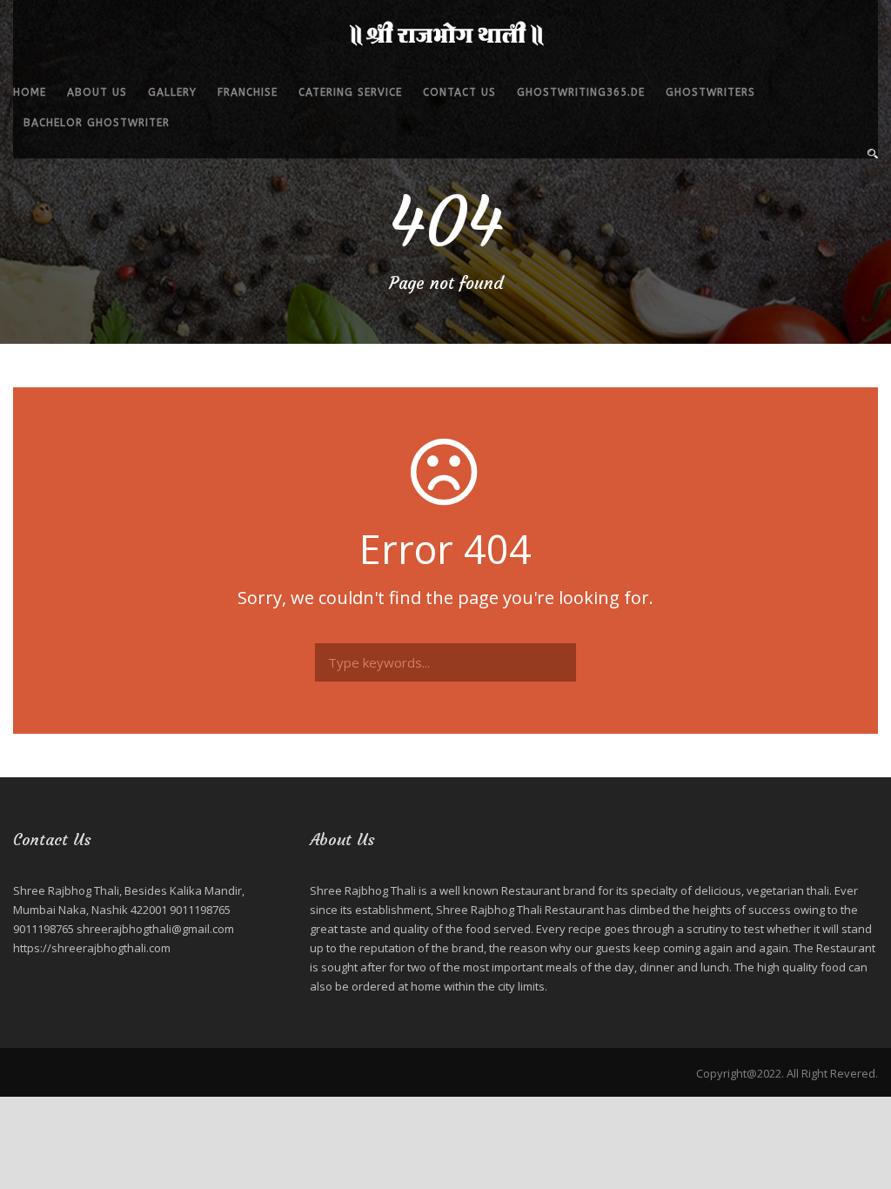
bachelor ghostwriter (96, 123)
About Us (97, 92)
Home (29, 92)
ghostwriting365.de (581, 92)
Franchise (248, 92)
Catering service (350, 92)
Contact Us (459, 92)
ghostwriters (710, 92)
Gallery (172, 92)
